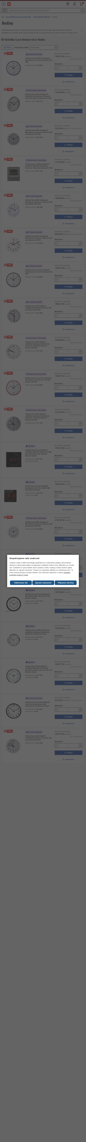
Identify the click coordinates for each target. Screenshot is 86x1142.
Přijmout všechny (66, 582)
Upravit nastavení (43, 582)
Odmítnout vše (21, 582)
